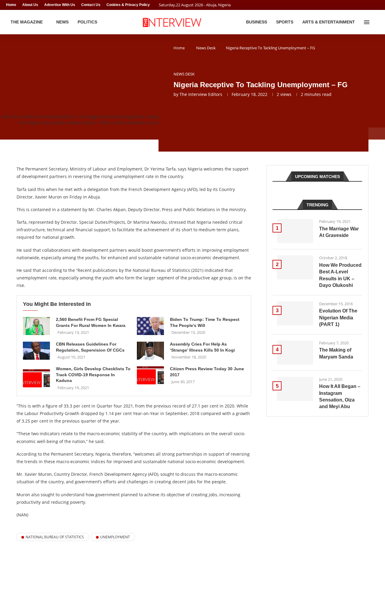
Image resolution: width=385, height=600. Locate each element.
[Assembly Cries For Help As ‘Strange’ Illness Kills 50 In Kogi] (150, 351)
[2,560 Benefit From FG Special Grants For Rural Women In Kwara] (36, 326)
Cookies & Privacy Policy (128, 5)
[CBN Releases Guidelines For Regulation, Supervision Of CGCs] (36, 351)
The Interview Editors (201, 94)
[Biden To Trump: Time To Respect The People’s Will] (150, 326)
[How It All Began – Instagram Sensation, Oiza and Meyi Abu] (295, 389)
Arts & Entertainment (328, 22)
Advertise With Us (59, 5)
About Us (30, 5)
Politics (87, 22)
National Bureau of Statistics (55, 537)
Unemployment (115, 537)
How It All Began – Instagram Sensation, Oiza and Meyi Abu (339, 396)
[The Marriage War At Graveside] (295, 231)
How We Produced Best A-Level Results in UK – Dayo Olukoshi (340, 275)
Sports (284, 22)
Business (256, 22)
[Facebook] (365, 5)
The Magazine (27, 22)
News (62, 22)
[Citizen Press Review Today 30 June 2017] (150, 375)
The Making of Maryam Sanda (336, 353)
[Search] (376, 22)
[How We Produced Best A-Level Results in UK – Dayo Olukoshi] (295, 267)
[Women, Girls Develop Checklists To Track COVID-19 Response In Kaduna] (36, 378)
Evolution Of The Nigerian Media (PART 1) (338, 317)
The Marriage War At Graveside (339, 232)
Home (11, 5)
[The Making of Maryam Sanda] (295, 352)
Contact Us (90, 5)
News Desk (206, 48)
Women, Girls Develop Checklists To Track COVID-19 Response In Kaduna (93, 374)
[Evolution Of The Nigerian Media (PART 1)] (295, 313)
